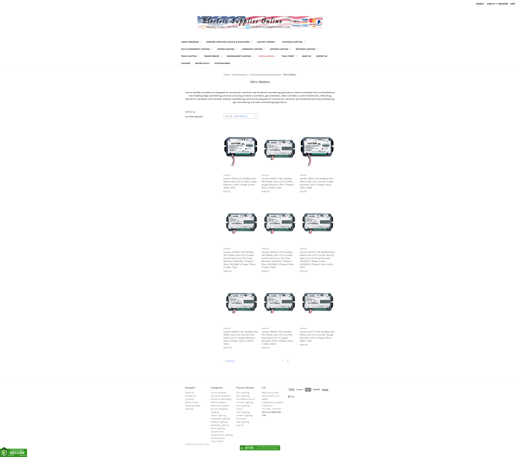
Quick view (240, 143)
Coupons (185, 63)
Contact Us (321, 56)
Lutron (239, 409)
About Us (306, 56)
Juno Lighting (243, 412)
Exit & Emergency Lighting (195, 49)
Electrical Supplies (292, 42)
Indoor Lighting (225, 49)
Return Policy (202, 63)
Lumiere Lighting (244, 402)
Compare (240, 149)
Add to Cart (241, 154)
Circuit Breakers (190, 42)
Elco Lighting (242, 392)
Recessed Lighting (305, 49)
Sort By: (229, 116)
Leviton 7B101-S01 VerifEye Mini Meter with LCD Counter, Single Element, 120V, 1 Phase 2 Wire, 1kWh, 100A (240, 183)
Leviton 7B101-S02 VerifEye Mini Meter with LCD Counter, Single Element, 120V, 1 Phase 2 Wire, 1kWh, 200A (316, 183)
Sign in (491, 3)
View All (240, 425)
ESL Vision (241, 418)
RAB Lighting (242, 422)
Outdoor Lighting (279, 49)
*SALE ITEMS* (288, 56)
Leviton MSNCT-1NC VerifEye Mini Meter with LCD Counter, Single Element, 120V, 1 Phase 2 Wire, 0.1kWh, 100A (278, 183)
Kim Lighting (242, 396)
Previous (230, 361)
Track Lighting (188, 56)
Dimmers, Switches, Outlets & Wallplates (227, 42)
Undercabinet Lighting (239, 56)
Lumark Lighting (244, 415)
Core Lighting (243, 405)
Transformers (211, 56)
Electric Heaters (266, 42)
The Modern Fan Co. (245, 399)
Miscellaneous (266, 56)
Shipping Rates (222, 63)
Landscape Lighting (252, 49)
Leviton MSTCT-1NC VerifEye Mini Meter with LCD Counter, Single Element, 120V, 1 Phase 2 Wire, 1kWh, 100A (317, 336)
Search (480, 3)
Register (503, 3)
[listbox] (246, 116)
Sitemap (189, 409)
